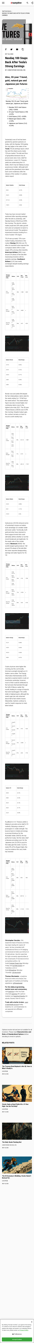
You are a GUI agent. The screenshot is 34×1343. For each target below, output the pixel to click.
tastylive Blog (6, 11)
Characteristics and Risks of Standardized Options (16, 1033)
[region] (17, 1331)
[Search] (27, 3)
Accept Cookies (17, 1339)
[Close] (32, 1322)
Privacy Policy (24, 1330)
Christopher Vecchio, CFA (16, 70)
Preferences (18, 1334)
